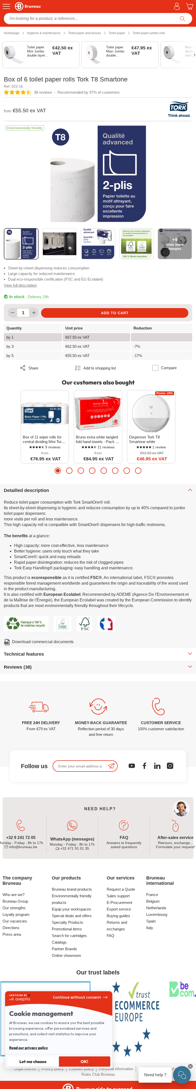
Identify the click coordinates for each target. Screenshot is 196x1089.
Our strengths (14, 908)
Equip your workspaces (71, 909)
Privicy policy (53, 1069)
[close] (190, 1066)
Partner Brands (64, 949)
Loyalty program (16, 914)
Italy (149, 928)
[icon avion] (111, 766)
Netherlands (156, 908)
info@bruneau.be (22, 847)
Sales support (118, 896)
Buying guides (118, 916)
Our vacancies (15, 921)
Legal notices (25, 1069)
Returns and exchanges (117, 925)
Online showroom (66, 955)
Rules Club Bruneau (98, 1074)
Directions (11, 928)
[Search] (182, 18)
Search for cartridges (69, 935)
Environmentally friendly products (72, 899)
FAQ (110, 935)
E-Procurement (119, 902)
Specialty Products (67, 922)
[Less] (12, 313)
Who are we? (13, 894)
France (152, 894)
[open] (182, 1075)
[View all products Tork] (179, 109)
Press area (12, 934)
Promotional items (67, 929)
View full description (20, 285)
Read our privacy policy (28, 1047)
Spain (151, 921)
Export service (119, 909)
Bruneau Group (15, 901)
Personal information (116, 1069)
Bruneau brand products (72, 889)
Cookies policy (81, 1069)
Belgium (153, 901)
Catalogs (59, 942)
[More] (34, 313)
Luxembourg (156, 914)
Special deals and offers (72, 916)
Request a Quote (121, 889)
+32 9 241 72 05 (20, 837)
